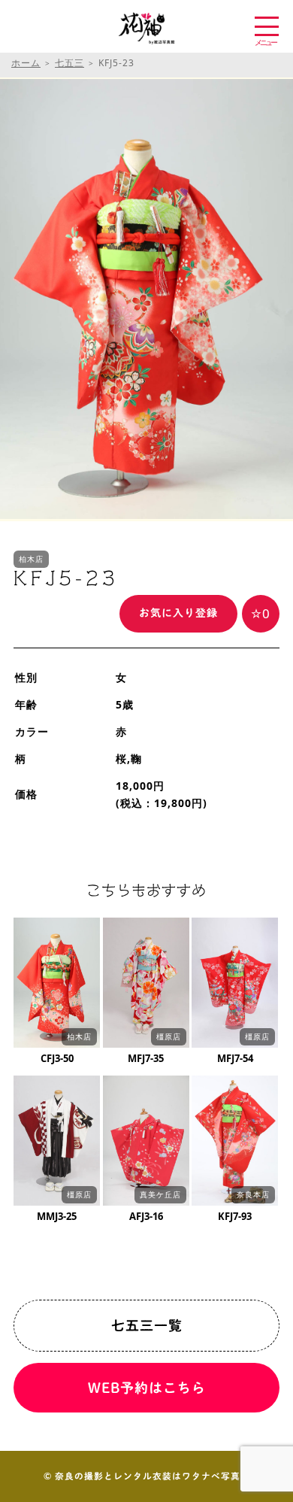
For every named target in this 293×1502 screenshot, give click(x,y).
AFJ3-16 (146, 1216)
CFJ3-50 (57, 1058)
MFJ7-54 (235, 1058)
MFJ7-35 (146, 1058)
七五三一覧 (147, 1325)
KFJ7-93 (235, 1216)
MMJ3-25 (57, 1216)
